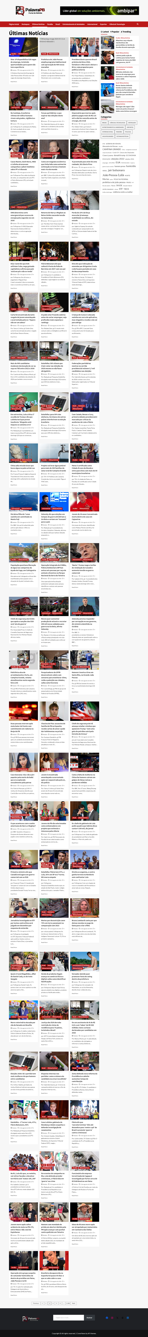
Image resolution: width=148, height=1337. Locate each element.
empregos (105, 163)
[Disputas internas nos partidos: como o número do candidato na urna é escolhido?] (54, 1061)
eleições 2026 (129, 159)
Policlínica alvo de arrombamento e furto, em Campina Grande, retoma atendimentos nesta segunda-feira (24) (23, 677)
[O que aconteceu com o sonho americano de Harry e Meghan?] (23, 811)
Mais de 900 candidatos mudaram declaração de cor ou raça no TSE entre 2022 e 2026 (23, 366)
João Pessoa (109, 175)
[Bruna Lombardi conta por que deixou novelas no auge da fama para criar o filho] (84, 908)
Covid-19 (115, 152)
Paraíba (50, 24)
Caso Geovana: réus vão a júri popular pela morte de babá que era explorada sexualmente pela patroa (22, 779)
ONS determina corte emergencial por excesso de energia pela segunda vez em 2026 (22, 216)
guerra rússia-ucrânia (108, 166)
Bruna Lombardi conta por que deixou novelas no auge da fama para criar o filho (84, 923)
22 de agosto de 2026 (86, 737)
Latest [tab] (105, 31)
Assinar (89, 1318)
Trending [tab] (126, 31)
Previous (36, 1303)
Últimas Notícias (38, 24)
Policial (75, 107)
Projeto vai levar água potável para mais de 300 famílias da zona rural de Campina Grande (53, 468)
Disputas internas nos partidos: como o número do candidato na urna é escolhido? (53, 1076)
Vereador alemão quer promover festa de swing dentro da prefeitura (82, 976)
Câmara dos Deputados (127, 152)
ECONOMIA (131, 155)
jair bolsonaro (116, 170)
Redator (14, 70)
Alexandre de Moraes (110, 146)
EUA (118, 162)
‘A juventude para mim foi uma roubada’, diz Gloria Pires (84, 163)
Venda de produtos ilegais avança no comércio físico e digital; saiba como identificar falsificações (53, 978)
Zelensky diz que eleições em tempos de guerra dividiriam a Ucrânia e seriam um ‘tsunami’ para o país (53, 518)
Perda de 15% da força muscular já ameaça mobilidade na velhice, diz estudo (82, 216)
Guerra (132, 163)
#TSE (103, 143)
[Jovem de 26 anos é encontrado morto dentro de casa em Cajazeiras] (84, 501)
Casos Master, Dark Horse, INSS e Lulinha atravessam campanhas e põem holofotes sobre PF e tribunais (23, 165)
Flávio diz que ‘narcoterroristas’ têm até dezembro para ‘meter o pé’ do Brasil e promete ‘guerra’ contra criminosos (84, 1127)
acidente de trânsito (113, 143)
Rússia (113, 185)
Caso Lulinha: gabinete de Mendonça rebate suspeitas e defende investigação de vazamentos (53, 1126)
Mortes (105, 179)
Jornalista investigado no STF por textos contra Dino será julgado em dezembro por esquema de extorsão (23, 924)
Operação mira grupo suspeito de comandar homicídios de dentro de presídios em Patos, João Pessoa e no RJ (23, 1277)
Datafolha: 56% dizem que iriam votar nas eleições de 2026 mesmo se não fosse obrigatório (52, 367)
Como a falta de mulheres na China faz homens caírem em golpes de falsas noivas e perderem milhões (83, 779)
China (123, 149)
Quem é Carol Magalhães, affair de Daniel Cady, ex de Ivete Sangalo (23, 976)
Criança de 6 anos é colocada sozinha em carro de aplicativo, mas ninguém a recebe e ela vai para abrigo (84, 319)
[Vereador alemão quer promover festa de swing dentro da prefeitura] (84, 961)
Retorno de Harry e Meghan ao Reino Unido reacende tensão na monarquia (53, 215)
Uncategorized (107, 136)
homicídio (131, 166)
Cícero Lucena (107, 155)
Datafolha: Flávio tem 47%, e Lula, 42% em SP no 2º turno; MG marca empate (53, 875)
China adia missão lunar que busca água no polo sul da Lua (23, 467)
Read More (14, 81)
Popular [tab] (115, 31)
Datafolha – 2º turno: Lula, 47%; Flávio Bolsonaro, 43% (23, 1123)
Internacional (92, 24)
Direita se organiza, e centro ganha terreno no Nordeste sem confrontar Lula (83, 875)
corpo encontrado (107, 152)
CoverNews (81, 1333)
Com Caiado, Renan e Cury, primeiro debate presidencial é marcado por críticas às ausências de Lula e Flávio (84, 418)
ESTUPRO (112, 163)
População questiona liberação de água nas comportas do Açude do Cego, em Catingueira (23, 568)
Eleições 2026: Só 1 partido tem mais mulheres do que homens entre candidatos (23, 1076)
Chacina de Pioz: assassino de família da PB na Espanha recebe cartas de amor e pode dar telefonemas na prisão (53, 727)
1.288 (68, 1303)
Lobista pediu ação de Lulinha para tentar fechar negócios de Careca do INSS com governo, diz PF (126, 59)
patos (111, 179)
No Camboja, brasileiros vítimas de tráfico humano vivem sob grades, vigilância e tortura (23, 117)
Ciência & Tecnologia (117, 24)
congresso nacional (131, 149)
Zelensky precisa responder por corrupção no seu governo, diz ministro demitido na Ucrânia (84, 623)
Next (73, 1303)
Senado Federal (127, 185)
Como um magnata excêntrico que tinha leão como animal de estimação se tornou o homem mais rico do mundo (53, 165)
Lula (121, 175)
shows (116, 189)
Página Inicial (14, 24)
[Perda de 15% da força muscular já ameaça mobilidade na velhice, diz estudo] (84, 200)
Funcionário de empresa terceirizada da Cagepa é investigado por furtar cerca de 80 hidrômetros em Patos (84, 1177)
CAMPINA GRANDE (111, 149)
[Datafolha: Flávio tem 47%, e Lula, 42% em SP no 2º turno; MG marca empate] (54, 859)
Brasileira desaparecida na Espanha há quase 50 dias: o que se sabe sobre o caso (52, 1276)
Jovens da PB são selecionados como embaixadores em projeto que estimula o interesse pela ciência (53, 827)
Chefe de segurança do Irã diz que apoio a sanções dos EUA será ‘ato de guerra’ (22, 621)
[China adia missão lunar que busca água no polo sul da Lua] (23, 453)
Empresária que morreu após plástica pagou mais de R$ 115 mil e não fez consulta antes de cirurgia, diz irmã (84, 117)
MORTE (127, 175)
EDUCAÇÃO (106, 159)
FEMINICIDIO (125, 163)
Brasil (58, 24)
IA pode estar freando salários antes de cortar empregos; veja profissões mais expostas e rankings (54, 319)
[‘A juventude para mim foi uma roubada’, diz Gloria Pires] (84, 149)
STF (121, 188)
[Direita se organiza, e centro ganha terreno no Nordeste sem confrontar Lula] (84, 859)
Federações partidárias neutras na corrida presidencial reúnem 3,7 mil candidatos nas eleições (83, 367)
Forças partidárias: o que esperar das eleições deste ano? (52, 116)
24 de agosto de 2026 (25, 70)
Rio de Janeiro (106, 185)
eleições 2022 (117, 158)
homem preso (120, 166)
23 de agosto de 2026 (86, 224)
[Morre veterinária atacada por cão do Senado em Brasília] (23, 1010)
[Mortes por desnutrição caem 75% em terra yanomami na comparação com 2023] (54, 908)
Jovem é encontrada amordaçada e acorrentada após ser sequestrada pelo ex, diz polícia (53, 779)
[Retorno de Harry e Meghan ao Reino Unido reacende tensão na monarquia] (54, 200)
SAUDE (119, 185)
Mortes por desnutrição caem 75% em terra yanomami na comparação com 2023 (53, 923)
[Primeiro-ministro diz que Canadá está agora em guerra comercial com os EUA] (23, 859)
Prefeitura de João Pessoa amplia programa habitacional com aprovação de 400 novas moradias (53, 63)
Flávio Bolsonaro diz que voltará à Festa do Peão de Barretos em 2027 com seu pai (53, 266)
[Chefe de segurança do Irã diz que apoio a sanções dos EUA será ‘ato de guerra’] (23, 606)
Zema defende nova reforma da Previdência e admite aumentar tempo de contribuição (84, 1077)
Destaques (25, 24)
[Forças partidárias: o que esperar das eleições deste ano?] (54, 100)
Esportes (103, 24)
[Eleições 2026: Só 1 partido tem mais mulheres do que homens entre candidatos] (23, 1061)
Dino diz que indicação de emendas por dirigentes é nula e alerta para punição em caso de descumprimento (84, 267)
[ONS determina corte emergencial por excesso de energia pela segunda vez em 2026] (23, 200)
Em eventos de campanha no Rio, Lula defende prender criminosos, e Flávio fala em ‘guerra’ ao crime (52, 1177)
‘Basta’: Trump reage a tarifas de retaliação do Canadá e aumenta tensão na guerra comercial (84, 569)
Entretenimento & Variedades (74, 24)
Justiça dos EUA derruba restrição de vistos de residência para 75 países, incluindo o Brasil (51, 1026)
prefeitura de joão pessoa (113, 182)
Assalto (121, 146)
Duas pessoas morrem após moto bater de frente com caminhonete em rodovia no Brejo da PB (22, 727)
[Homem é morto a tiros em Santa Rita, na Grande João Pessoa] (84, 660)
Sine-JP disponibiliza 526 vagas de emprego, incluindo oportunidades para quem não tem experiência (23, 63)
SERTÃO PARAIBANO (108, 189)
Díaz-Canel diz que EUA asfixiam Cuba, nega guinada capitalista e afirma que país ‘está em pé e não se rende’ (22, 267)
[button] (137, 24)
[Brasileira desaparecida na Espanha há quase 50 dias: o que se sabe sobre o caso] (54, 1260)
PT (133, 182)
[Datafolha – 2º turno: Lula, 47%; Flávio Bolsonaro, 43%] (23, 1109)
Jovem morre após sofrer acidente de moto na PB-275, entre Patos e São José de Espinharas (22, 1228)
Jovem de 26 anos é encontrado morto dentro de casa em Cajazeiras (84, 517)
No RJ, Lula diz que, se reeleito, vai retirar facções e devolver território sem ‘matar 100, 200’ (23, 1176)
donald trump (119, 155)
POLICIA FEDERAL (121, 179)
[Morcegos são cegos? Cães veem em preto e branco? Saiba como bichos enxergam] (107, 106)
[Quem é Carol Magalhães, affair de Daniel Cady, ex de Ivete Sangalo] (23, 961)
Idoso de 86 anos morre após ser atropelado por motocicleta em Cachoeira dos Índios (84, 1227)
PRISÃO (128, 182)
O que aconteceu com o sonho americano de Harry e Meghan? (23, 824)
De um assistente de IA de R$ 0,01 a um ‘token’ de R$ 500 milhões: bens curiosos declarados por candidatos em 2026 (84, 1027)
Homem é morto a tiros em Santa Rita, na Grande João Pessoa (83, 675)
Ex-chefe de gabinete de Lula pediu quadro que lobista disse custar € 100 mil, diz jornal (84, 826)
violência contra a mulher (123, 192)
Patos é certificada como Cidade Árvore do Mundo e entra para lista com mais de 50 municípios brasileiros (84, 469)
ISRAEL (104, 171)
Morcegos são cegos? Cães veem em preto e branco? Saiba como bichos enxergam (126, 108)
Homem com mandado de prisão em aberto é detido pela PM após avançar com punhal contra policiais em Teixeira (53, 1228)
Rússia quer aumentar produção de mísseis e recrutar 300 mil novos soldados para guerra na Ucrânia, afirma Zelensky (54, 624)
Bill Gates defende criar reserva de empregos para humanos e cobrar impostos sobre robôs (126, 75)
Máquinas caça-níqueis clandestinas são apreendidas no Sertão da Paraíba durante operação (125, 43)
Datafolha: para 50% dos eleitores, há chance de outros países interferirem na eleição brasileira (53, 418)
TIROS (126, 189)
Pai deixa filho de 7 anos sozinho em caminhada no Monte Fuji (21, 517)
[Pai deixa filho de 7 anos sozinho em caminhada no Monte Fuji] (23, 501)
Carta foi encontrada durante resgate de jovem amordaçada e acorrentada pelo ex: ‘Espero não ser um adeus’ (23, 319)
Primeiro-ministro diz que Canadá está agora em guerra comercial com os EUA (22, 875)
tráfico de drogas (107, 192)
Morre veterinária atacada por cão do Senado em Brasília (23, 1023)
